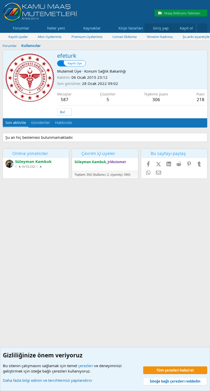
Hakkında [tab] (63, 122)
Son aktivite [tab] (15, 122)
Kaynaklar (92, 28)
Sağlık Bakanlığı (112, 71)
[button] (33, 28)
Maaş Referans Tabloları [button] (182, 13)
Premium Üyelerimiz (86, 36)
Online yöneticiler (30, 153)
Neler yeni (56, 28)
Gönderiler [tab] (40, 122)
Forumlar (21, 28)
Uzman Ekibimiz (124, 36)
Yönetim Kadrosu (160, 36)
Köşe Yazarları (131, 28)
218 (200, 99)
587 (64, 99)
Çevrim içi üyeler (98, 153)
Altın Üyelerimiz (49, 36)
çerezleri (85, 365)
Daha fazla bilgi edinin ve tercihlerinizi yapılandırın (47, 380)
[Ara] (202, 28)
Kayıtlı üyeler (18, 36)
